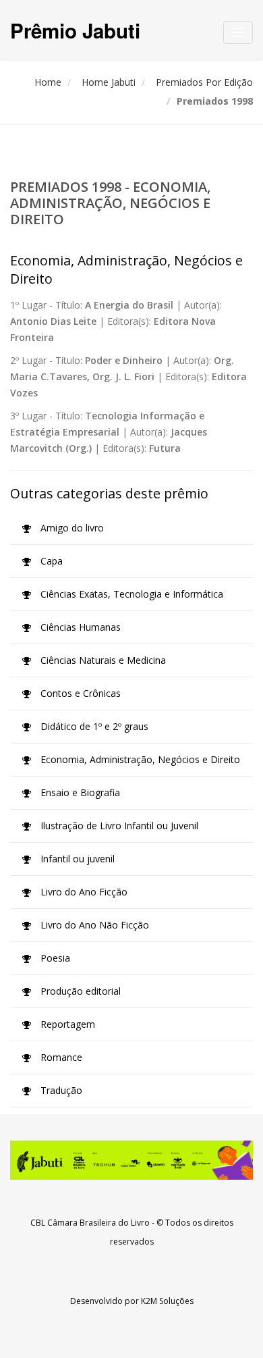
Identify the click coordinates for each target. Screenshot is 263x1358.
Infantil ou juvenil (76, 858)
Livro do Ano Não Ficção (93, 924)
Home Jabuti (109, 82)
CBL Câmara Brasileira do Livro (90, 1222)
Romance (60, 1057)
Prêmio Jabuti (75, 30)
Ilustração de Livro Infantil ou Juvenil (118, 825)
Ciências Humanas (79, 627)
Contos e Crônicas (79, 693)
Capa (50, 560)
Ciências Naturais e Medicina (102, 660)
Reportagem (66, 1024)
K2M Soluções (167, 1301)
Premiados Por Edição (204, 82)
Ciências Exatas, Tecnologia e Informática (130, 593)
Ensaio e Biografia (79, 792)
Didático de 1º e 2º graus (93, 726)
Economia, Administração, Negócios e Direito (139, 759)
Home (47, 82)
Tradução (60, 1090)
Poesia (54, 957)
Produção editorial (79, 991)
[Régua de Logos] (131, 1160)
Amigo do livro (71, 527)
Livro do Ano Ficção (82, 891)
